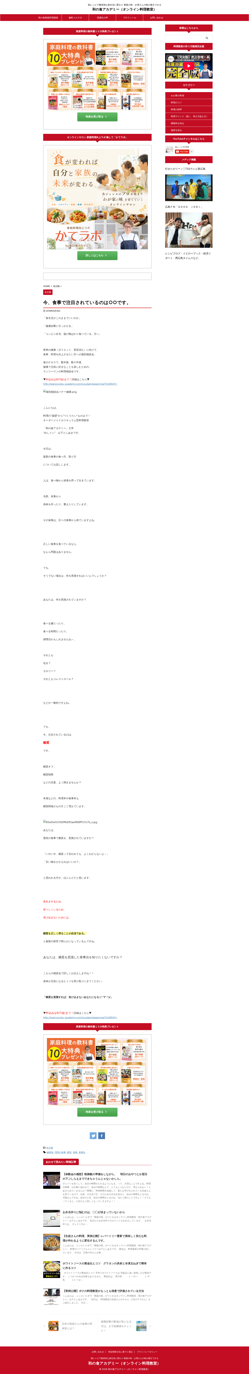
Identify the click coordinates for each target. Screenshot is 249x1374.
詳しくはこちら (94, 255)
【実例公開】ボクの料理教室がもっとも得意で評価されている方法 (103, 1291)
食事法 (82, 1152)
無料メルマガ (75, 17)
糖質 (69, 1152)
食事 (75, 1152)
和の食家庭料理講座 (48, 17)
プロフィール (129, 17)
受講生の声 (102, 17)
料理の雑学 (176, 109)
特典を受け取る (94, 116)
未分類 (49, 1147)
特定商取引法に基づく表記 (120, 1352)
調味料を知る (177, 123)
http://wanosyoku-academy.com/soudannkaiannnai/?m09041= (80, 383)
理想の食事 (60, 1152)
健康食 (50, 1152)
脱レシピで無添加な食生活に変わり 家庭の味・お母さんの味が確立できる (124, 1358)
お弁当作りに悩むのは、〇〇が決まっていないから (94, 1212)
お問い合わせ (156, 17)
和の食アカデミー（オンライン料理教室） (124, 9)
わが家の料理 (177, 95)
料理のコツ (176, 102)
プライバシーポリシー (147, 1352)
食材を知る (176, 130)
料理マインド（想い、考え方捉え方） (189, 116)
